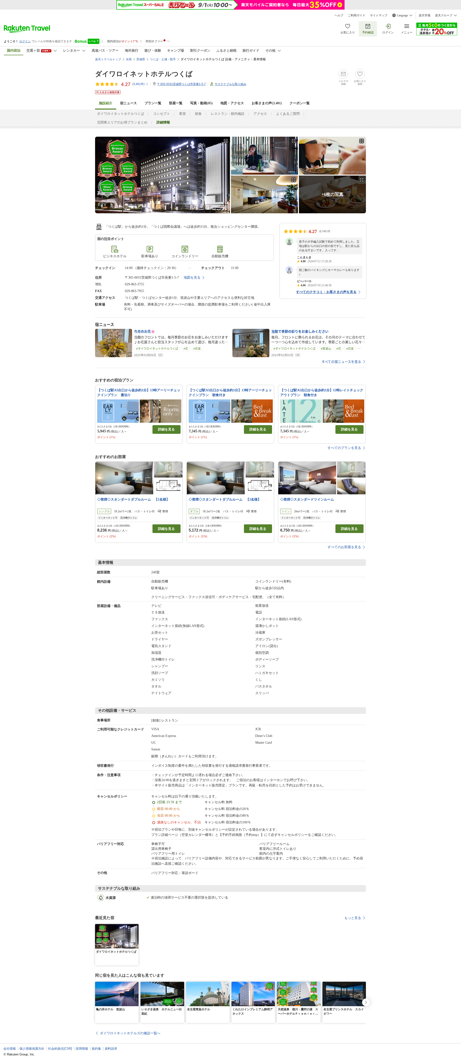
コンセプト (161, 114)
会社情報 (9, 1048)
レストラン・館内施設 (227, 114)
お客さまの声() (267, 103)
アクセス (260, 114)
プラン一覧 (153, 103)
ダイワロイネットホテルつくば (144, 74)
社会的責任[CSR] (60, 1048)
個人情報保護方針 (31, 1048)
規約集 (96, 1048)
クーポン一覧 (300, 103)
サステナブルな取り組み (230, 84)
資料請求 (111, 1048)
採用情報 (82, 1048)
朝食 (198, 114)
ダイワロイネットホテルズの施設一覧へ (130, 1033)
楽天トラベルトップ (108, 59)
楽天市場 (424, 15)
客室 (182, 114)
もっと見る (352, 918)
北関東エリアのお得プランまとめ (122, 122)
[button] (136, 927)
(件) (138, 84)
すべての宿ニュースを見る (341, 361)
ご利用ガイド (356, 15)
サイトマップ (378, 15)
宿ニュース (128, 103)
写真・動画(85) (201, 103)
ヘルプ (338, 15)
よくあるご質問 (288, 114)
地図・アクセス (232, 103)
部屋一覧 (175, 103)
